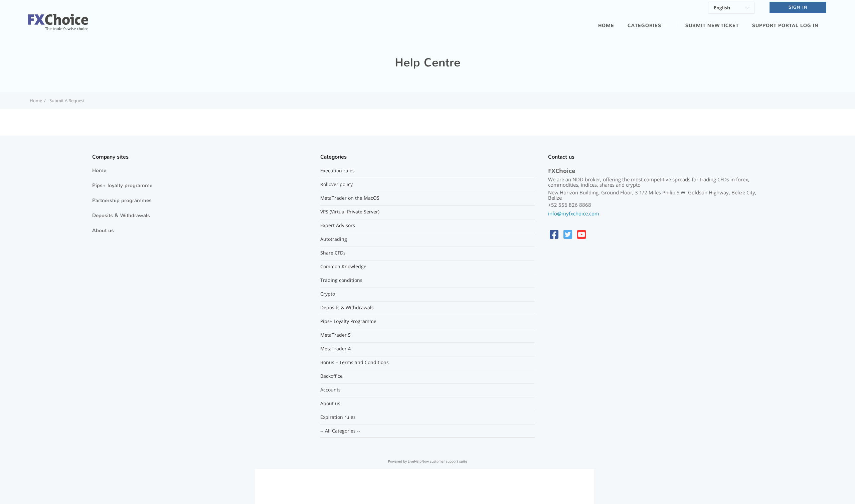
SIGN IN (798, 7)
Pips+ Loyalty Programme (348, 321)
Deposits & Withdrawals (121, 215)
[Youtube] (581, 234)
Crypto (327, 294)
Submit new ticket (712, 25)
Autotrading (333, 239)
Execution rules (337, 170)
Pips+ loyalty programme (122, 185)
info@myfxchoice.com (573, 213)
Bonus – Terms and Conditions (354, 362)
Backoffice (331, 376)
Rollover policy (336, 184)
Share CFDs (333, 253)
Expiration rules (338, 417)
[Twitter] (567, 234)
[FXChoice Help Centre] (58, 18)
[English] (731, 8)
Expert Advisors (337, 225)
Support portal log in (785, 25)
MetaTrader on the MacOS (349, 198)
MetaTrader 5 (335, 335)
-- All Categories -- (340, 431)
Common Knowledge (343, 266)
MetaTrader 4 (335, 348)
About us (103, 230)
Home (606, 25)
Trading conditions (341, 280)
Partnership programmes (122, 200)
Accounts (330, 389)
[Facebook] (554, 234)
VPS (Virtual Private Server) (349, 211)
